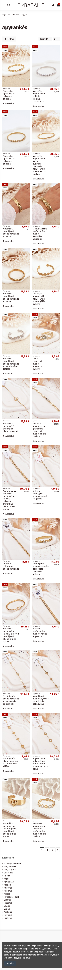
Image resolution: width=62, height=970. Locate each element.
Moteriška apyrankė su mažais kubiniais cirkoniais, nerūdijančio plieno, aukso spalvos (39, 165)
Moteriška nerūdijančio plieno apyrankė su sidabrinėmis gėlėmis (11, 363)
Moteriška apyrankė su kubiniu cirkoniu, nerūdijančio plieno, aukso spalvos (11, 635)
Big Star (7, 900)
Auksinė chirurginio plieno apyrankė (11, 566)
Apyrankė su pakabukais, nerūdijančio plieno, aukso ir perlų (40, 763)
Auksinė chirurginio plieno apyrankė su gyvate (41, 495)
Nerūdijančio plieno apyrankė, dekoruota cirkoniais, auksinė (41, 568)
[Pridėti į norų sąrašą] (28, 49)
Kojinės (7, 879)
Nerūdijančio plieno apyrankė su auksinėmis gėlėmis (11, 762)
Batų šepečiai (10, 867)
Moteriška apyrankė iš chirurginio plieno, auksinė (10, 427)
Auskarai (8, 912)
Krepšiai (7, 885)
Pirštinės (8, 915)
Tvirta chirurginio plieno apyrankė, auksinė (38, 363)
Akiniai (7, 894)
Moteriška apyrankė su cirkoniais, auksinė (9, 95)
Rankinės (8, 918)
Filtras (10, 39)
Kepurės (8, 891)
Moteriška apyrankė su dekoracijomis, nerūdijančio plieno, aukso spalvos (10, 830)
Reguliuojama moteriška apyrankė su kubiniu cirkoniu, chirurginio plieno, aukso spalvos (10, 500)
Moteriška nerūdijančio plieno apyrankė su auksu (11, 232)
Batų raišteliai (10, 870)
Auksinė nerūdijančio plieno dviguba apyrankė (40, 632)
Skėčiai (7, 906)
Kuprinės (8, 888)
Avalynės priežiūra (12, 864)
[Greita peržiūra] (28, 54)
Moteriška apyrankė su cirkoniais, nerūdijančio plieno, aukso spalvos (39, 830)
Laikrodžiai (8, 873)
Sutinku (10, 963)
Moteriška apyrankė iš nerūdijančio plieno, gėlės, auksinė (39, 298)
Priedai (7, 876)
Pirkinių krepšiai (11, 897)
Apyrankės (9, 882)
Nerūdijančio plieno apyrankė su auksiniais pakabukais (11, 700)
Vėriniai (7, 909)
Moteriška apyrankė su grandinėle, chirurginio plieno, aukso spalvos (39, 430)
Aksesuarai (8, 857)
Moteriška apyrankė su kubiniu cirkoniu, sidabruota (39, 96)
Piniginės (8, 903)
